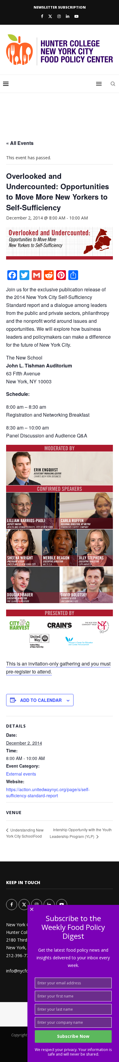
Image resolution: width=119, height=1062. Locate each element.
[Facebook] (42, 16)
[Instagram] (59, 16)
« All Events (20, 142)
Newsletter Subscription (60, 7)
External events (21, 774)
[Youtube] (76, 16)
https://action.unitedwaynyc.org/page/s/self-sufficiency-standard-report (48, 792)
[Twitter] (50, 16)
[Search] (113, 84)
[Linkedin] (67, 16)
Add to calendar (41, 700)
